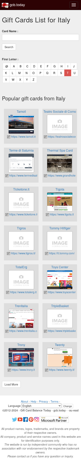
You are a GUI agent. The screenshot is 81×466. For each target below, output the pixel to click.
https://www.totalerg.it (23, 292)
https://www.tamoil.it (23, 136)
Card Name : (10, 31)
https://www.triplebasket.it (63, 331)
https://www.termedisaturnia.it (27, 175)
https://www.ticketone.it (23, 214)
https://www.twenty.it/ (61, 370)
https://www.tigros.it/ (23, 253)
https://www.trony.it (23, 370)
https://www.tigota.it (61, 214)
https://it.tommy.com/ (61, 253)
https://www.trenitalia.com (24, 331)
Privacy (43, 401)
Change (67, 406)
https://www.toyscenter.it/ (62, 292)
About (24, 401)
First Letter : (10, 59)
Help (33, 401)
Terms (54, 401)
